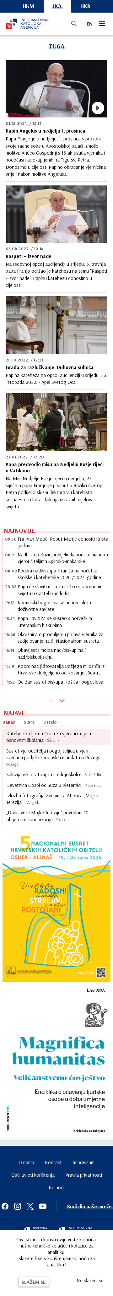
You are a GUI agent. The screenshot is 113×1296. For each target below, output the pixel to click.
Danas (9, 722)
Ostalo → (52, 722)
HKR (85, 5)
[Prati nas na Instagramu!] (17, 1206)
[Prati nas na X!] (30, 1206)
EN (89, 23)
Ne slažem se (90, 1280)
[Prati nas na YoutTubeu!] (42, 1206)
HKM (28, 5)
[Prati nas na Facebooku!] (5, 1206)
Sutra (29, 722)
